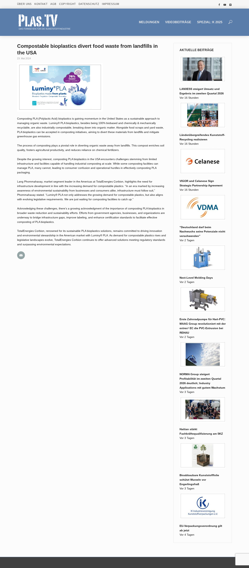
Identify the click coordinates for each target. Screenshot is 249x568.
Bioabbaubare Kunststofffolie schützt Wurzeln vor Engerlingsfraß (199, 480)
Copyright (67, 4)
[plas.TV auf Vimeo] (230, 5)
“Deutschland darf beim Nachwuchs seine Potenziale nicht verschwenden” (202, 232)
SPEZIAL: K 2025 (209, 22)
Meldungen (149, 22)
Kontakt (41, 4)
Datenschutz (89, 4)
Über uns (24, 4)
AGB (53, 4)
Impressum (110, 4)
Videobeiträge (178, 22)
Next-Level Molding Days (196, 277)
